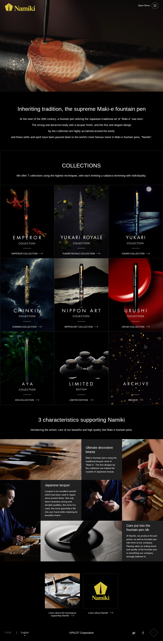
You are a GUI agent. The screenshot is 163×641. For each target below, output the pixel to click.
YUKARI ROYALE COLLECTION (81, 221)
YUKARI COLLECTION (136, 221)
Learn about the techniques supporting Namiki (62, 595)
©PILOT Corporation (81, 632)
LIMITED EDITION (81, 368)
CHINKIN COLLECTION (27, 294)
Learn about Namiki (100, 593)
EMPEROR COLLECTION (27, 221)
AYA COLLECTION (27, 368)
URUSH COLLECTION (136, 294)
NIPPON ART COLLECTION (81, 294)
